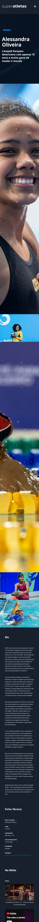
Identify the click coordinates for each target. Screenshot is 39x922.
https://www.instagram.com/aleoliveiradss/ (18, 855)
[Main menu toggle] (35, 6)
